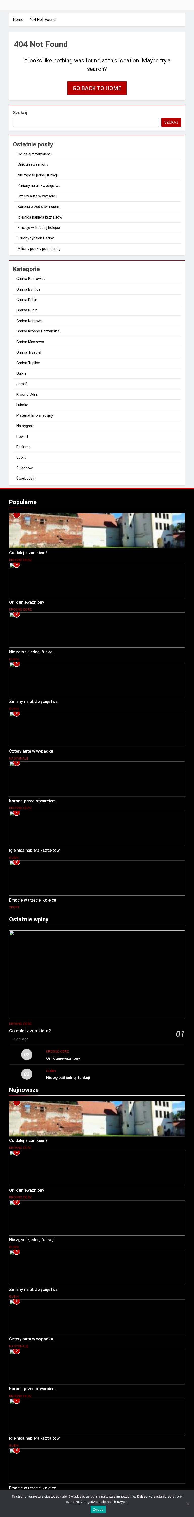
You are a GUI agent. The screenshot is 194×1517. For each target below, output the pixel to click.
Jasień (21, 383)
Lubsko (22, 405)
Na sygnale (25, 426)
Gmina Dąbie (26, 299)
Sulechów (24, 468)
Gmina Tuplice (28, 363)
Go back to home (97, 88)
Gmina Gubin (26, 310)
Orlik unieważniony (33, 164)
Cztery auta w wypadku (37, 196)
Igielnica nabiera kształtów (40, 217)
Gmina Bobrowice (31, 278)
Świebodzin (25, 478)
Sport (21, 457)
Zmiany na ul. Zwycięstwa (39, 185)
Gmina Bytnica (28, 289)
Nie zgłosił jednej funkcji (38, 175)
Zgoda (98, 1509)
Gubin (21, 373)
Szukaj (20, 112)
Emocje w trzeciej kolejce (39, 227)
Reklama (23, 447)
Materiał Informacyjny (34, 415)
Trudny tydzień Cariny (36, 238)
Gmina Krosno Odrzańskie (38, 331)
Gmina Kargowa (29, 321)
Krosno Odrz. (27, 394)
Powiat (22, 436)
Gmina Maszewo (30, 342)
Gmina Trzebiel (28, 352)
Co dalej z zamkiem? (35, 154)
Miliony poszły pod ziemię (39, 248)
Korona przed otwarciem (38, 206)
